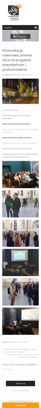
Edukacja (13, 342)
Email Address (7, 369)
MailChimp (25, 390)
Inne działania (22, 342)
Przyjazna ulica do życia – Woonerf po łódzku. (19, 143)
